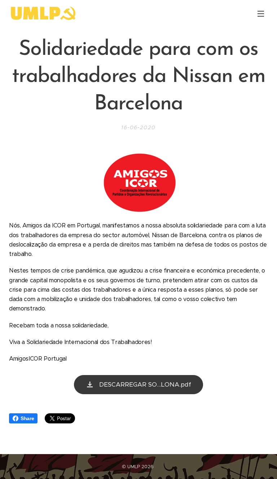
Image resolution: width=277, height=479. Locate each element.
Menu (261, 13)
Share (27, 418)
